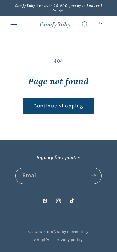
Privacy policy (69, 239)
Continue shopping (59, 106)
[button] (14, 24)
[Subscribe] (94, 176)
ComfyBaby (55, 231)
